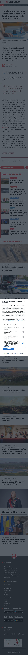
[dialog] (14, 327)
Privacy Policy (21, 353)
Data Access (14, 353)
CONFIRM (8, 348)
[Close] (25, 301)
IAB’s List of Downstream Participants (15, 320)
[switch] (23, 327)
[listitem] (14, 324)
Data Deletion (6, 353)
